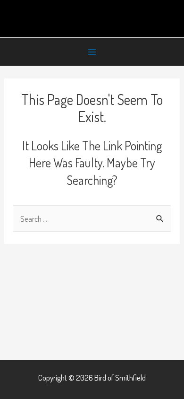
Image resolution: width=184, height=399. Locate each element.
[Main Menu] (92, 52)
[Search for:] (92, 218)
